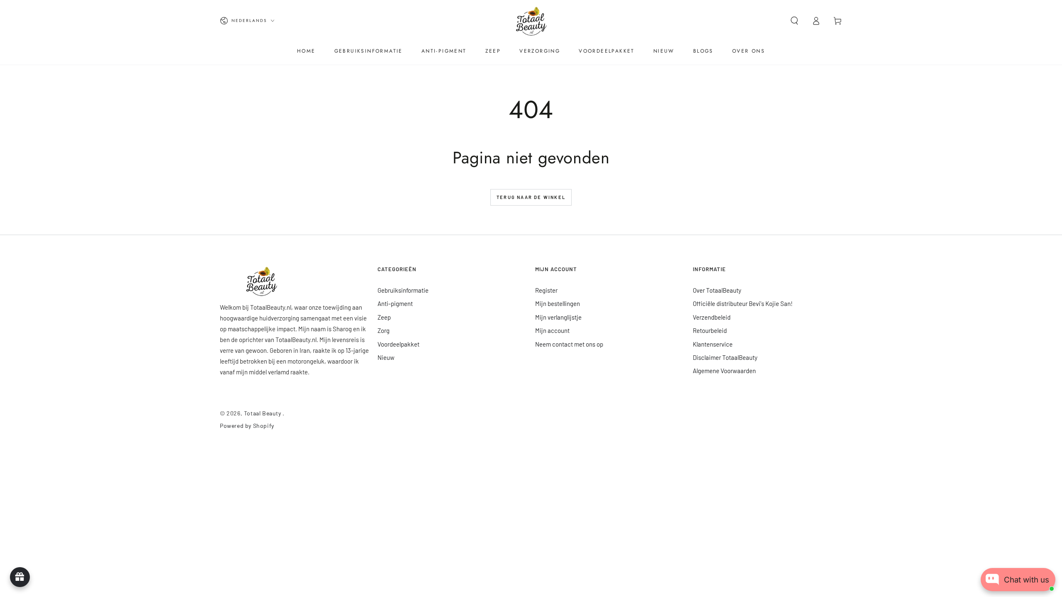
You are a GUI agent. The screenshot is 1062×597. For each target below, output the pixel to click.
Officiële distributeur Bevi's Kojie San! (743, 303)
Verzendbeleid (712, 317)
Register (546, 290)
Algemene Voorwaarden (724, 370)
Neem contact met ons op (569, 344)
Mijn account (552, 330)
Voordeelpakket (398, 344)
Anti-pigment (395, 303)
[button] (794, 21)
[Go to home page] (531, 20)
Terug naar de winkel (531, 197)
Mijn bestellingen (557, 303)
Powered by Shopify (247, 425)
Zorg (384, 330)
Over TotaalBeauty (717, 290)
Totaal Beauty (263, 413)
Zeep (384, 317)
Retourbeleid (710, 330)
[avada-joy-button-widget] (20, 577)
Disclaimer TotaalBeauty (725, 357)
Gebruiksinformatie (403, 290)
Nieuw (386, 357)
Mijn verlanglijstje (558, 317)
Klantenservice (713, 344)
